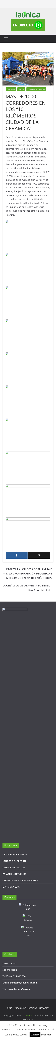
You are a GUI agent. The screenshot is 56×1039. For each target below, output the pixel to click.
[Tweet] (39, 555)
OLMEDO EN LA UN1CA (14, 854)
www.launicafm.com (19, 989)
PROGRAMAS (20, 1008)
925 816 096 (19, 976)
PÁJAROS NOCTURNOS (14, 873)
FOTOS (21, 89)
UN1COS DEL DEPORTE (14, 861)
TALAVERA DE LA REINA (36, 89)
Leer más (46, 1034)
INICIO (9, 1008)
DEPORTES (11, 89)
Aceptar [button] (35, 1034)
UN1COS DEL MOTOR (13, 867)
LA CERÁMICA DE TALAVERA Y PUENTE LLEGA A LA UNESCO (26, 588)
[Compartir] (17, 555)
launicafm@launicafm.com (23, 982)
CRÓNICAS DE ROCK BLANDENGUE (20, 880)
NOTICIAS (32, 1008)
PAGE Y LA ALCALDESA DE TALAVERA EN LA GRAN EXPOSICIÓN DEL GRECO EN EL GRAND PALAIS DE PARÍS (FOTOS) (29, 574)
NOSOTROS (44, 1008)
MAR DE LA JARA (10, 886)
